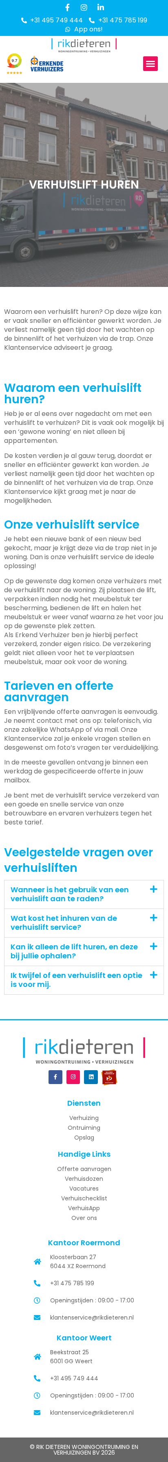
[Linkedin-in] (100, 7)
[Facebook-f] (67, 7)
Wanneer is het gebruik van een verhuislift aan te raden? (70, 894)
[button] (150, 63)
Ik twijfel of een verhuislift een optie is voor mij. (76, 980)
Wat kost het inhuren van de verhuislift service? (64, 923)
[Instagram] (84, 7)
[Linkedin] (91, 1077)
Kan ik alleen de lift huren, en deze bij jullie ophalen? (74, 951)
